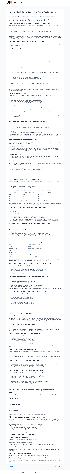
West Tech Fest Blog (20, 3)
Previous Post (13, 466)
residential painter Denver (33, 16)
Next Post (57, 466)
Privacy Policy (60, 2)
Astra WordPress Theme (44, 472)
